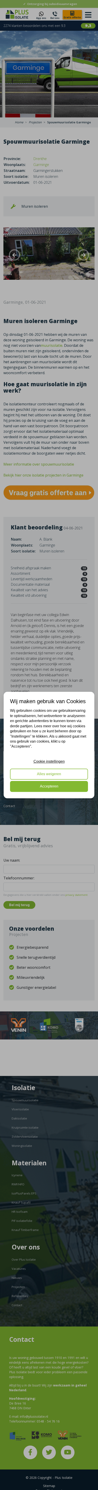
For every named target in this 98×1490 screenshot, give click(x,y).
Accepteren (49, 786)
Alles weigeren (49, 774)
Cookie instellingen (49, 761)
